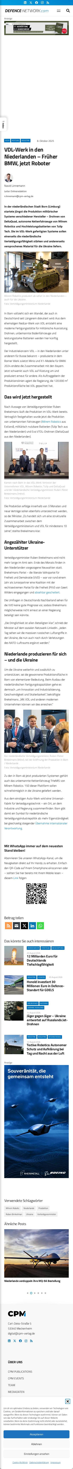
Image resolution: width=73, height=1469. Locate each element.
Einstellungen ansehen (36, 1454)
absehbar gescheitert (47, 592)
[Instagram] (26, 1341)
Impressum (55, 1462)
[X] (14, 1340)
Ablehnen (36, 1444)
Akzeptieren (36, 1434)
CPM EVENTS (16, 1378)
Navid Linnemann (14, 186)
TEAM (11, 1385)
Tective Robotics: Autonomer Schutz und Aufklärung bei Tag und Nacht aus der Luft (47, 1049)
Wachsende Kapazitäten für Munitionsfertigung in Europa (34, 1283)
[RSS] (31, 1340)
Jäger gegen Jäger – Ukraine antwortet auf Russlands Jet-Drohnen (47, 1019)
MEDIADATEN (16, 1392)
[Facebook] (20, 1340)
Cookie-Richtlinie (20, 1462)
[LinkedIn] (9, 1340)
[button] (67, 1401)
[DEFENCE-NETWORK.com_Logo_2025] (27, 11)
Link (15, 878)
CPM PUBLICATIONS (20, 1371)
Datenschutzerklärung (39, 1462)
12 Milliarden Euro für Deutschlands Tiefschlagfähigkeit (42, 960)
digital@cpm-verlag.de (21, 1333)
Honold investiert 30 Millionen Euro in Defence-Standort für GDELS (45, 985)
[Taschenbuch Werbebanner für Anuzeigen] (36, 34)
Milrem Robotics (51, 421)
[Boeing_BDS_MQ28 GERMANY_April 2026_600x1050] (36, 1177)
